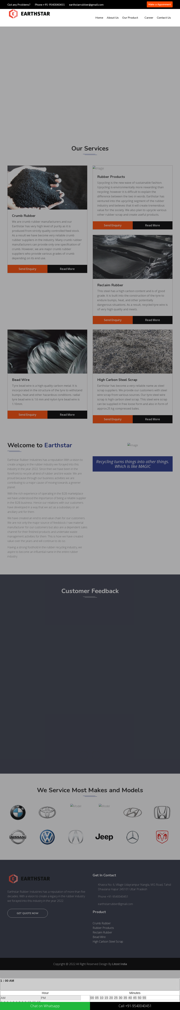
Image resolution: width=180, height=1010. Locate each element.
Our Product (130, 17)
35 (125, 997)
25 (116, 997)
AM (3, 998)
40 (130, 997)
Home (99, 17)
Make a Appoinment (160, 4)
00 (92, 997)
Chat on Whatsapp (45, 1006)
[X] (178, 984)
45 (135, 997)
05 (97, 997)
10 (101, 997)
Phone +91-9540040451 (50, 4)
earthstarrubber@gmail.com (86, 4)
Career (148, 17)
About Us (113, 17)
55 (144, 997)
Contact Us (164, 17)
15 (106, 997)
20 (111, 997)
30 (120, 997)
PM (43, 998)
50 (139, 997)
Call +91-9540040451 (135, 1006)
